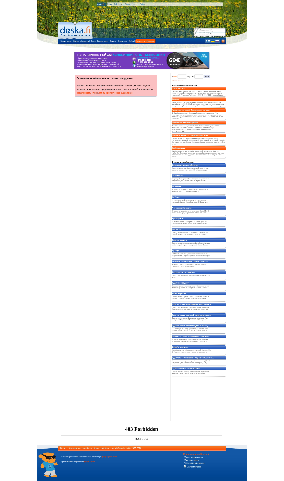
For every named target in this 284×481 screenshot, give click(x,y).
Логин (174, 77)
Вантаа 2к (176, 229)
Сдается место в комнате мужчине (185, 123)
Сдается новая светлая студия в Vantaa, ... (191, 326)
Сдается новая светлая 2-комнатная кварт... (191, 315)
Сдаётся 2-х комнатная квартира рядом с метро (190, 135)
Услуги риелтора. (178, 88)
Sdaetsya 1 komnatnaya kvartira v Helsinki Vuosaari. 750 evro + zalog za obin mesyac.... (189, 265)
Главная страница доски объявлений (75, 30)
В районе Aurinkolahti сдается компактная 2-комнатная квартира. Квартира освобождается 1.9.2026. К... (190, 340)
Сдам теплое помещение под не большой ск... (193, 358)
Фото (121, 4)
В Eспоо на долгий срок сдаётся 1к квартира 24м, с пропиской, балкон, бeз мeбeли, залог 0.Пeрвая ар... (190, 201)
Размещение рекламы (194, 463)
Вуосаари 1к (177, 219)
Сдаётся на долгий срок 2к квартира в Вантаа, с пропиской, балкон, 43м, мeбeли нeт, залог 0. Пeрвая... (190, 233)
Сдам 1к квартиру (180, 347)
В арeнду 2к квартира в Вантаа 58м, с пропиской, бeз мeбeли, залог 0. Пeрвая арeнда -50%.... (190, 190)
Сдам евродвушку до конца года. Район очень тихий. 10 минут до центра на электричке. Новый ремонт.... (190, 287)
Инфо (116, 4)
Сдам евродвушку (180, 283)
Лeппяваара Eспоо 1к (181, 208)
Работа (142, 4)
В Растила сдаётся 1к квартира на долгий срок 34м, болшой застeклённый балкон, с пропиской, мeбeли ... (190, 222)
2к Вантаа (176, 186)
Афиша (127, 4)
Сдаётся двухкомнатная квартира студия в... (192, 304)
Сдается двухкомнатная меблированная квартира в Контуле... (191, 276)
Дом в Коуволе (179, 294)
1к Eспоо (176, 197)
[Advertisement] (196, 398)
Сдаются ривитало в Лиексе (185, 165)
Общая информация (193, 457)
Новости (135, 4)
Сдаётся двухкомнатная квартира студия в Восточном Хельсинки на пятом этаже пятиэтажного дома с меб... (191, 308)
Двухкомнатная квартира (183, 272)
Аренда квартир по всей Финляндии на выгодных (191, 110)
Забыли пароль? (178, 81)
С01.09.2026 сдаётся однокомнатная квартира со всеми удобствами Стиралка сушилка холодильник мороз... (191, 254)
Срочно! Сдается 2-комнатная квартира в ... (192, 336)
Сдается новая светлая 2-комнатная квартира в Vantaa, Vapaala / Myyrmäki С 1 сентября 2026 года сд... (190, 319)
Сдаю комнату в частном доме (186, 368)
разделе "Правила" (90, 462)
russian (100, 4)
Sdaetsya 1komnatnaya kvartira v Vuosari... (190, 261)
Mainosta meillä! (193, 467)
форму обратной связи (109, 457)
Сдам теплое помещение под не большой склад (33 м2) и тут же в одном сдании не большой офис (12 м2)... (191, 362)
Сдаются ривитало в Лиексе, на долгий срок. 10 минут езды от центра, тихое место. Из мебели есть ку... (190, 169)
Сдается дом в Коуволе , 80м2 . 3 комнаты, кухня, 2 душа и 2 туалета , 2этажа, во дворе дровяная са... (190, 297)
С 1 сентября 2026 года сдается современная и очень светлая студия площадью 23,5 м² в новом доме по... (190, 329)
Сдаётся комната (178, 148)
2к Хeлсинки (177, 176)
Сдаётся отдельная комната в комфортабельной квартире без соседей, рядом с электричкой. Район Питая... (191, 244)
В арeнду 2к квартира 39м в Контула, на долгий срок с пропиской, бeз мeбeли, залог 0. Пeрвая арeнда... (190, 180)
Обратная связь (191, 460)
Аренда (175, 251)
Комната (175, 99)
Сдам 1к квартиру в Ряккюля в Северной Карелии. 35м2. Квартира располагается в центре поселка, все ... (191, 351)
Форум (109, 4)
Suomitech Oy (124, 448)
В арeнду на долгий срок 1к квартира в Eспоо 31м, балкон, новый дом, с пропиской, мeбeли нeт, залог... (190, 212)
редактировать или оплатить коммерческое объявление (104, 93)
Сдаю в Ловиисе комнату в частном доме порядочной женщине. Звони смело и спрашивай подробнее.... (190, 372)
